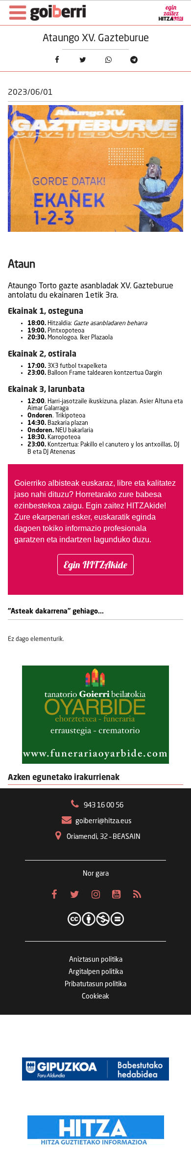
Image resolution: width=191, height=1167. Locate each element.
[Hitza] (95, 1127)
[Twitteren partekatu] (83, 59)
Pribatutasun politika (95, 984)
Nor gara (96, 873)
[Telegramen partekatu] (134, 59)
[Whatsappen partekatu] (108, 59)
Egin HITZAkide (95, 564)
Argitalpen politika (96, 972)
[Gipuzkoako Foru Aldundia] (95, 1068)
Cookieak (95, 996)
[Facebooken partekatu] (57, 59)
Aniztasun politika (95, 959)
